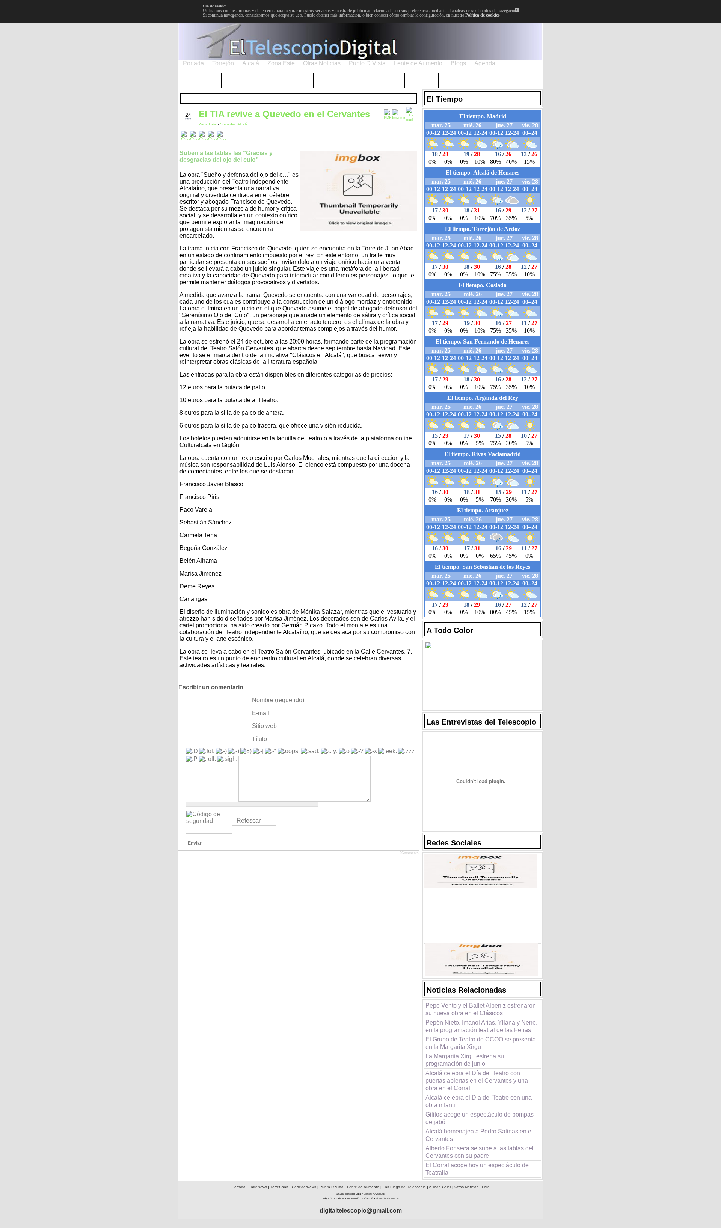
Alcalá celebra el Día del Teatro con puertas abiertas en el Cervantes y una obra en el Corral (476, 1080)
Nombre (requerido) (278, 700)
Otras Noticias (466, 1187)
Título (259, 739)
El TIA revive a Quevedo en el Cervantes (284, 114)
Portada (239, 1187)
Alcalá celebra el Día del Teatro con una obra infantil (478, 1101)
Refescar (249, 820)
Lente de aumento (363, 1187)
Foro (486, 1187)
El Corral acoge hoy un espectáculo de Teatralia (477, 1169)
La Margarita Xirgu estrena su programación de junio (464, 1060)
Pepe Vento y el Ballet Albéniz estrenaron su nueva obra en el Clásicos (480, 1009)
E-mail (260, 713)
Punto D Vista (332, 1187)
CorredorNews (304, 1187)
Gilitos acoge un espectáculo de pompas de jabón (479, 1118)
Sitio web (264, 726)
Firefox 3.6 (381, 1198)
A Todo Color (440, 1187)
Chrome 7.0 (392, 1198)
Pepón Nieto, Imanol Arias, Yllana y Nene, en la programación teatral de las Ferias (481, 1026)
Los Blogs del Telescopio (404, 1187)
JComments (409, 853)
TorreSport (279, 1187)
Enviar (195, 843)
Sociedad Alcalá (234, 124)
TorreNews (258, 1187)
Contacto (368, 1194)
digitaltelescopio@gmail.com (361, 1210)
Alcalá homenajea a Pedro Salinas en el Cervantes (479, 1135)
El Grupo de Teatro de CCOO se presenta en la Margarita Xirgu (480, 1043)
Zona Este (208, 124)
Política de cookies (482, 15)
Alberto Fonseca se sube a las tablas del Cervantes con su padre (479, 1152)
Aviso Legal (379, 1194)
